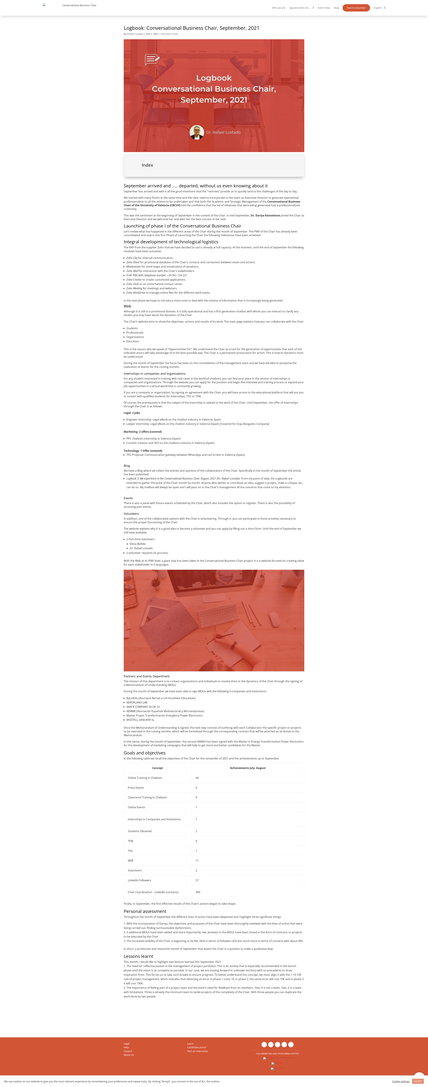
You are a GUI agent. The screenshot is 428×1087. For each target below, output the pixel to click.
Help (126, 1047)
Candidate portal (196, 1047)
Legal (127, 1043)
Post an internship (197, 1051)
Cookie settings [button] (401, 1081)
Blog (336, 7)
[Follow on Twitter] (291, 1044)
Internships (323, 7)
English (378, 7)
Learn (190, 1043)
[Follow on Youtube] (284, 1044)
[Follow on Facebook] (271, 1044)
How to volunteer (356, 7)
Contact (128, 1051)
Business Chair (169, 33)
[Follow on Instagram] (277, 1044)
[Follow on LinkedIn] (264, 1044)
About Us (129, 1054)
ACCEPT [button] (418, 1081)
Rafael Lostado (135, 33)
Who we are (278, 7)
